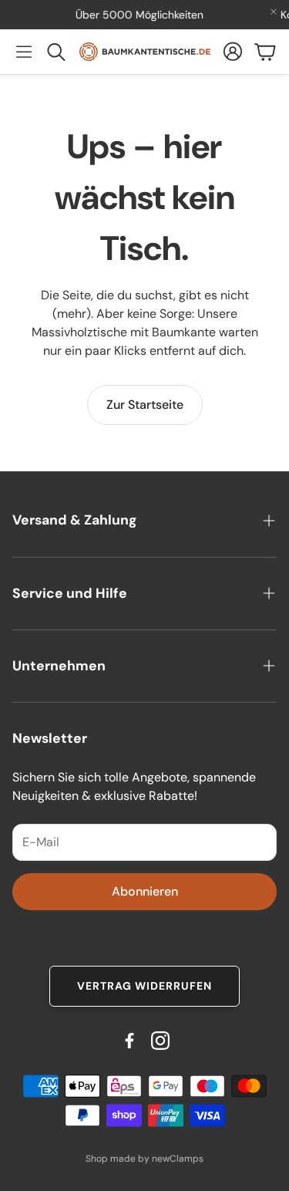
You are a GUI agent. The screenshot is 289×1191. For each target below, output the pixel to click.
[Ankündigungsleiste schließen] (273, 11)
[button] (23, 51)
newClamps (177, 1158)
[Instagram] (160, 1040)
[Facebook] (129, 1040)
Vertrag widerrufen (144, 986)
